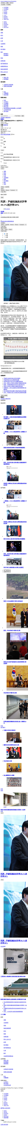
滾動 (2, 32)
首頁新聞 (3, 946)
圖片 (2, 52)
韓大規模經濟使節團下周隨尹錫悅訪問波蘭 (15, 391)
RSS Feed (6, 27)
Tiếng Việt (6, 1105)
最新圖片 (6, 53)
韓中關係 (3, 49)
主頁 (2, 1014)
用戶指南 (6, 111)
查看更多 (5, 125)
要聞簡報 (6, 1063)
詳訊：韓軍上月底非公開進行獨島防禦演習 (15, 383)
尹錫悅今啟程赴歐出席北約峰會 (12, 378)
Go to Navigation (12, 1)
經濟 (2, 38)
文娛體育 (3, 43)
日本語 (5, 1099)
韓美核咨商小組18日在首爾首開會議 (13, 381)
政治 (2, 35)
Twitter (5, 25)
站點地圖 (6, 94)
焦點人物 (6, 77)
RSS (5, 91)
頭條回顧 (3, 60)
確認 (2, 197)
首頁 (5, 100)
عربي (5, 1101)
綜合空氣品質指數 (5, 134)
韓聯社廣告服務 (8, 86)
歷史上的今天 (4, 72)
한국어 (5, 1096)
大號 (6, 237)
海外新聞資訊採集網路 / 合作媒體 (12, 108)
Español (5, 1102)
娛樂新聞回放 (4, 66)
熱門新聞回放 (4, 63)
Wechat (5, 23)
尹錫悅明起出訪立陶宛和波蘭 (11, 380)
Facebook (6, 24)
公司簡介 (6, 102)
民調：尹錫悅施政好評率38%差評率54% (14, 384)
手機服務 (6, 93)
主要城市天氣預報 (8, 84)
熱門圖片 (3, 727)
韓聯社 (2, 119)
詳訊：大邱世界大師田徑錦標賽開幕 (13, 1011)
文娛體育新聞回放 (8, 1056)
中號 (6, 235)
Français (6, 1104)
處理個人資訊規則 (5, 1108)
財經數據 (6, 79)
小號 (6, 234)
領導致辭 (6, 105)
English (5, 1098)
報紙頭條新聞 (4, 69)
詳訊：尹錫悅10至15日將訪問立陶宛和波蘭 (15, 392)
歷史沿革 (6, 106)
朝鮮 (2, 46)
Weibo (5, 21)
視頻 (2, 58)
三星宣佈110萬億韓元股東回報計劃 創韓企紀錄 (13, 976)
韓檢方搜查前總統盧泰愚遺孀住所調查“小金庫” (13, 809)
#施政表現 (7, 117)
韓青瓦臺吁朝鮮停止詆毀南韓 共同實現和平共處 (13, 999)
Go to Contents (4, 1)
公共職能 (6, 103)
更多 (2, 726)
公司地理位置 (7, 109)
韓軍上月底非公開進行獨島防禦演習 (13, 386)
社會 (2, 41)
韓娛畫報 (6, 55)
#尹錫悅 (3, 117)
